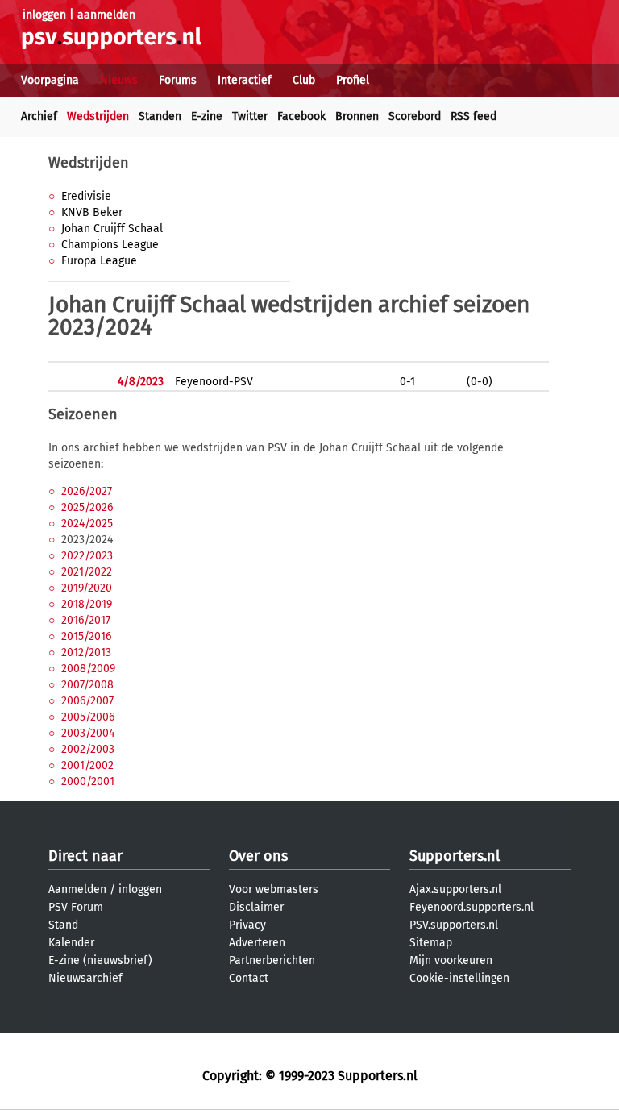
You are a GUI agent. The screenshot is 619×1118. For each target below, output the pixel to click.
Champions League (110, 244)
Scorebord (414, 116)
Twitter (250, 116)
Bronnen (357, 116)
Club (304, 80)
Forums (178, 80)
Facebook (301, 116)
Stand (63, 925)
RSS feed (473, 116)
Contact (248, 978)
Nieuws (119, 80)
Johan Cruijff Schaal (112, 228)
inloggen (44, 15)
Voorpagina (50, 80)
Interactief (245, 80)
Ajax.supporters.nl (455, 889)
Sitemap (430, 943)
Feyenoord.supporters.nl (471, 907)
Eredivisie (86, 196)
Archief (39, 116)
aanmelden (106, 15)
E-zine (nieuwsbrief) (100, 960)
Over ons (258, 856)
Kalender (71, 943)
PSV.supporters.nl (453, 925)
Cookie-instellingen (459, 978)
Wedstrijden (98, 116)
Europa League (99, 261)
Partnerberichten (272, 960)
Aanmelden (77, 889)
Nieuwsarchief (85, 978)
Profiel (352, 80)
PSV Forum (75, 907)
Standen (160, 116)
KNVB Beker (92, 212)
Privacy (247, 925)
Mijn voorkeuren (450, 960)
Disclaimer (256, 907)
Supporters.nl (454, 856)
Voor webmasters (273, 889)
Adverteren (257, 943)
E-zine (206, 116)
